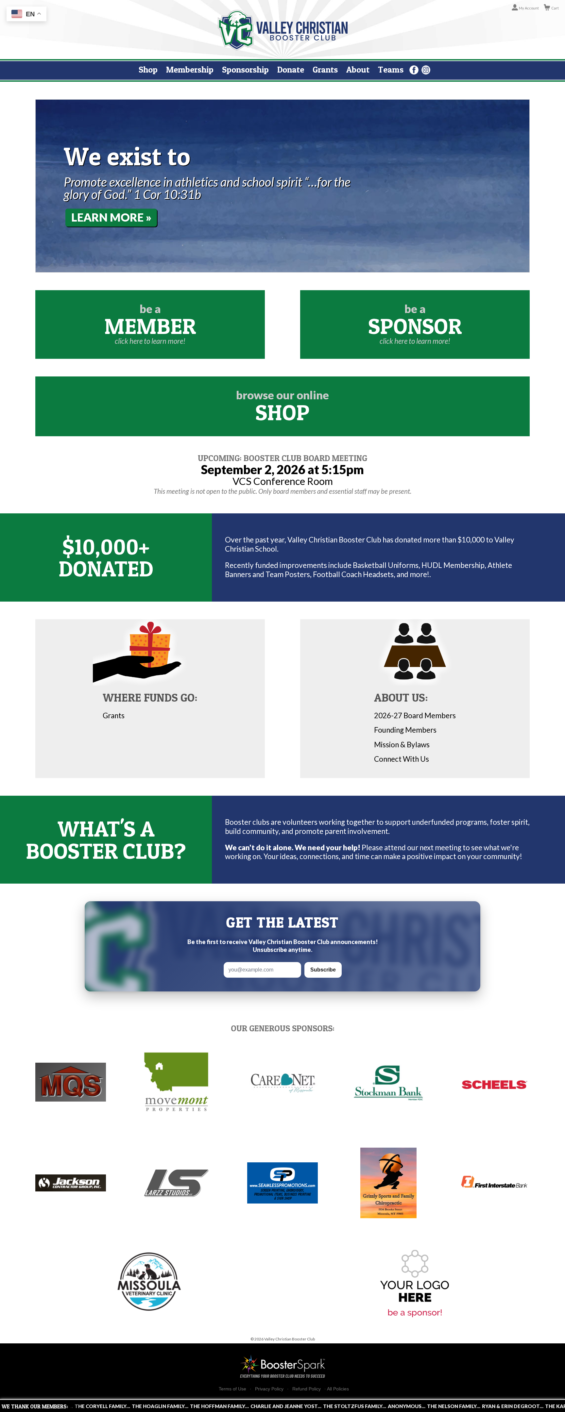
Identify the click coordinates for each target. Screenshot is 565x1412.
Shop (148, 69)
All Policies (338, 1388)
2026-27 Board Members (415, 715)
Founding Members (405, 729)
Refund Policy (306, 1389)
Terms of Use (232, 1389)
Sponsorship (245, 69)
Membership (190, 69)
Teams (390, 69)
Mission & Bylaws (402, 744)
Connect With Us (401, 759)
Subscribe (323, 969)
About (357, 69)
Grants (325, 69)
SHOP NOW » (106, 217)
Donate (290, 69)
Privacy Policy (269, 1389)
